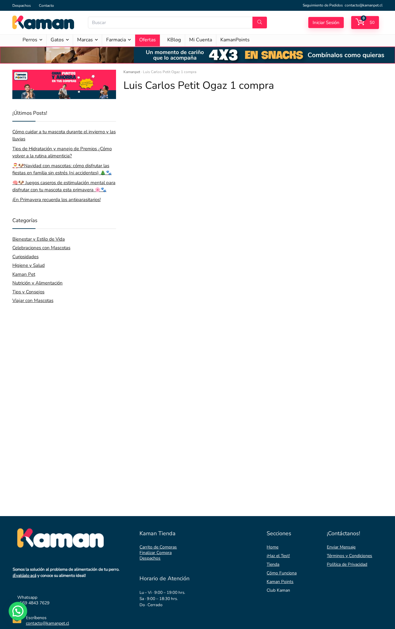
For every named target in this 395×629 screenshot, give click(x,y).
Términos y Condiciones (349, 556)
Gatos (57, 39)
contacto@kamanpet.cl (364, 5)
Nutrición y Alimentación (37, 283)
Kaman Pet (23, 274)
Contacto (46, 5)
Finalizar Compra (155, 553)
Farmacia (116, 39)
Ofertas (147, 39)
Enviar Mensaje (341, 547)
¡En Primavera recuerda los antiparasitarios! (56, 200)
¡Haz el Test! (278, 556)
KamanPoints (235, 39)
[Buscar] (259, 22)
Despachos (21, 5)
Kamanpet (131, 71)
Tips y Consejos (28, 292)
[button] (18, 611)
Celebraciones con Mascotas (41, 248)
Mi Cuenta (200, 39)
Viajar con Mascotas (32, 300)
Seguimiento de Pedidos (323, 5)
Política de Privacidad (347, 564)
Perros (30, 39)
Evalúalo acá (25, 575)
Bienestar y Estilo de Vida (38, 239)
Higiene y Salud (28, 265)
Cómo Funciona (282, 573)
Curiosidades (25, 257)
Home (272, 547)
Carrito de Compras (158, 547)
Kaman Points (280, 582)
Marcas (85, 39)
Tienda (273, 564)
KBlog (174, 39)
